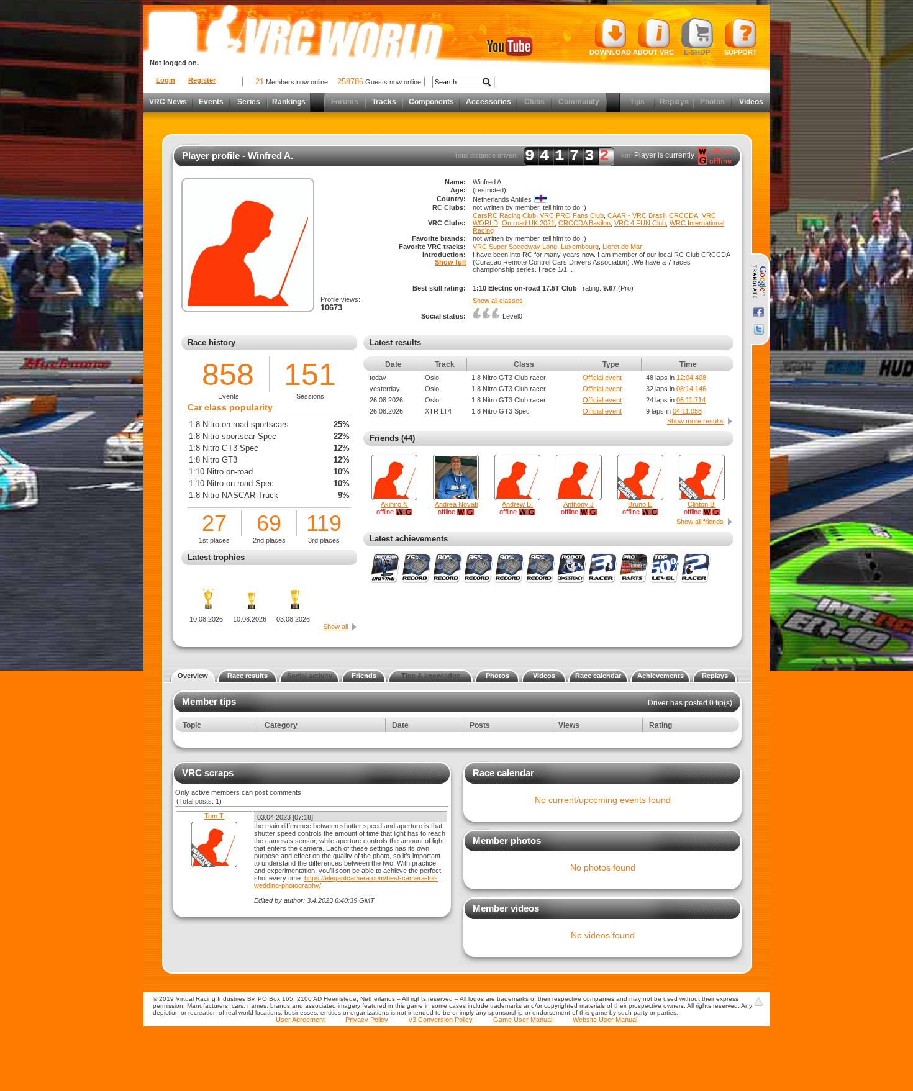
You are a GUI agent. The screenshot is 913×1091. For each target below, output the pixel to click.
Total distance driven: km (542, 156)
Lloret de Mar (622, 246)
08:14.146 (691, 388)
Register (202, 80)
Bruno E (640, 504)
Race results (247, 675)
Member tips (209, 701)
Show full (450, 262)
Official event (602, 377)
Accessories (488, 101)
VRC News (168, 101)
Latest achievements (409, 538)
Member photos (507, 840)
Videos (751, 101)
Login (165, 80)
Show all (335, 626)
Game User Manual (522, 1019)
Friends (364, 675)
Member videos (506, 908)
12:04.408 (691, 377)
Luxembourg (580, 246)
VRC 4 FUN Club (640, 223)
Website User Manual (605, 1019)
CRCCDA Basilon (584, 223)
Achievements (660, 675)
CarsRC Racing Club (504, 215)
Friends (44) (392, 438)
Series (248, 101)
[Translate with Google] (758, 282)
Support (740, 52)
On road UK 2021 (528, 223)
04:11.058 (687, 411)
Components (431, 101)
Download (610, 52)
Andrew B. (517, 504)
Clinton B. (702, 504)
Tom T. (214, 816)
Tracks (384, 101)
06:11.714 (691, 400)
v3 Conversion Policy (441, 1019)
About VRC (653, 52)
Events (211, 101)
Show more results (695, 421)
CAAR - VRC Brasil (636, 215)
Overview (193, 675)
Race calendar (598, 675)
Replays (715, 675)
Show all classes (498, 300)
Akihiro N (394, 504)
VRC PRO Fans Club (572, 215)
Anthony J (578, 504)
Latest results (395, 342)
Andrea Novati (456, 504)
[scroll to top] (758, 1002)
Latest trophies (216, 557)
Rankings (289, 101)
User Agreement (300, 1019)
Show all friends (700, 521)
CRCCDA (683, 215)
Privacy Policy (366, 1019)
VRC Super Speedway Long (515, 246)
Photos (497, 675)
